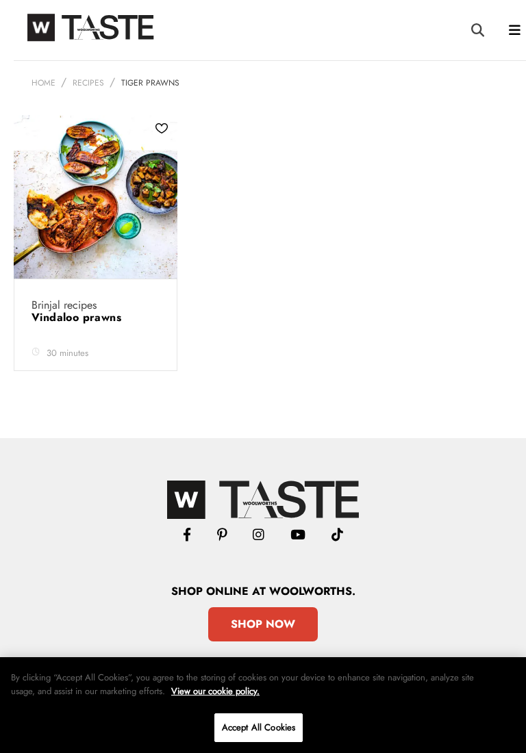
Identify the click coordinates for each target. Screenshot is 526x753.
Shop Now (263, 624)
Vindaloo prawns (78, 317)
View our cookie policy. (215, 691)
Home (43, 83)
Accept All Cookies (258, 727)
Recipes (88, 83)
